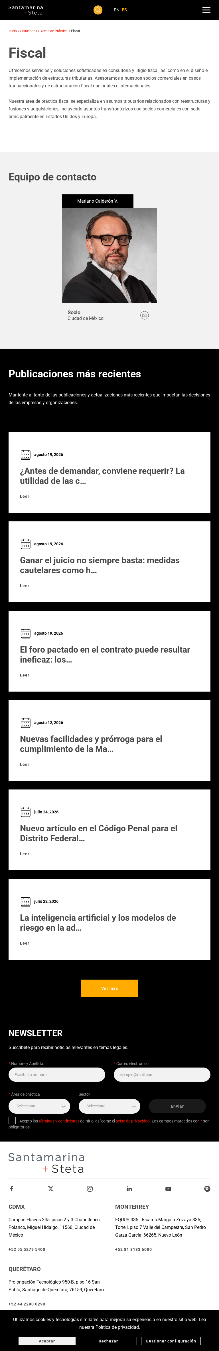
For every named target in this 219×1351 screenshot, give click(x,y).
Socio (74, 312)
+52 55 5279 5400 (27, 1249)
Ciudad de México (86, 318)
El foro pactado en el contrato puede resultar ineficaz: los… (105, 655)
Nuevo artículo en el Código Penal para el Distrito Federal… (98, 833)
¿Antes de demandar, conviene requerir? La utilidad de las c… (102, 476)
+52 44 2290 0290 (27, 1304)
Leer (24, 496)
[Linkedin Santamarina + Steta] (129, 1188)
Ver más (109, 988)
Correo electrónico (131, 1063)
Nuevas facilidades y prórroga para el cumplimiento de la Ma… (91, 744)
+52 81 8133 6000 (133, 1249)
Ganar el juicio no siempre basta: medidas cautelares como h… (100, 565)
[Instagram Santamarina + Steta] (90, 1188)
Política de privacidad (117, 1327)
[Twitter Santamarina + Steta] (51, 1188)
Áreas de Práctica (54, 31)
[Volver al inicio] (26, 10)
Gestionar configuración (171, 1341)
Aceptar (47, 1341)
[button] (98, 10)
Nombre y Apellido (26, 1063)
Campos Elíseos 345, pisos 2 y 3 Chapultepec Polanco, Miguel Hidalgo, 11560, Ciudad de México (54, 1227)
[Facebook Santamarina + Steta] (12, 1188)
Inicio (13, 31)
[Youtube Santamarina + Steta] (168, 1188)
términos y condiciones (59, 1121)
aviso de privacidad (133, 1121)
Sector (84, 1094)
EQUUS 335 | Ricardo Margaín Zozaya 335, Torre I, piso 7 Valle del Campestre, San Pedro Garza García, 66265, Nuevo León (160, 1227)
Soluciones (28, 31)
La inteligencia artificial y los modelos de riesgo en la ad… (98, 923)
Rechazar (108, 1341)
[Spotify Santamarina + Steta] (207, 1188)
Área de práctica (24, 1094)
